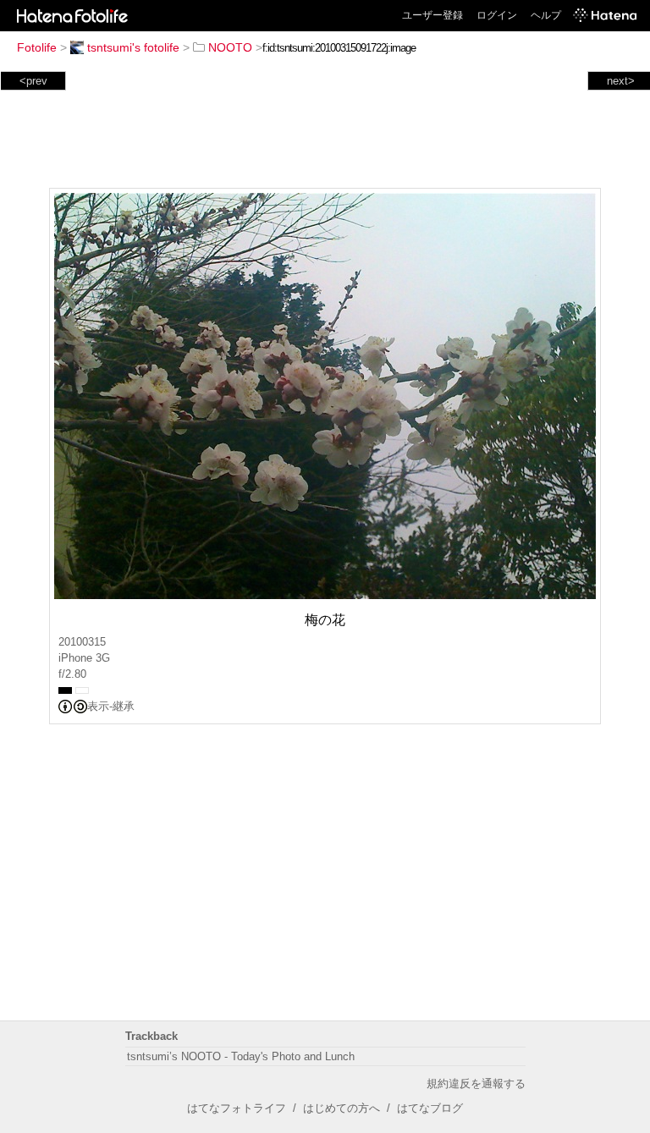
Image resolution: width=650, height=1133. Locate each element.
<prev (33, 80)
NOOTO (230, 47)
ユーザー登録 (432, 15)
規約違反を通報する (476, 1083)
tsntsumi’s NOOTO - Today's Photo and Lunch (241, 1056)
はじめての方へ (341, 1108)
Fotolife (37, 47)
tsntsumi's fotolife (133, 47)
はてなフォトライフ (236, 1108)
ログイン (496, 15)
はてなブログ (430, 1108)
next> (621, 80)
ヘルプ (546, 15)
